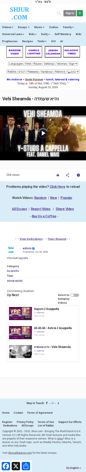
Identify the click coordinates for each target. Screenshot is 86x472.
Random (40, 198)
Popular (66, 198)
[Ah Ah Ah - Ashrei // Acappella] (20, 332)
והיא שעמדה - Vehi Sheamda (52, 347)
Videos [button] (6, 27)
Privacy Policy (25, 422)
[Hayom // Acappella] (20, 313)
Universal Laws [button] (12, 34)
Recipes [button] (27, 41)
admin (27, 248)
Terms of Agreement (40, 412)
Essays (23, 27)
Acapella (13, 270)
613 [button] (53, 41)
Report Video (41, 209)
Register (7, 422)
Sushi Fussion (34, 79)
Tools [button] (40, 41)
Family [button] (67, 27)
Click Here (57, 187)
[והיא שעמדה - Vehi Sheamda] (20, 351)
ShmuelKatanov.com (20, 452)
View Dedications (31, 239)
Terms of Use (46, 422)
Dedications (10, 425)
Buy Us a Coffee (44, 216)
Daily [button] (44, 34)
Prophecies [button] (10, 41)
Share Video (65, 209)
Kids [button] (31, 34)
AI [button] (61, 41)
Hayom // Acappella (46, 309)
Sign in (70, 13)
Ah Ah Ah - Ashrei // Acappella (53, 328)
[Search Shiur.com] (59, 13)
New (53, 198)
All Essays (19, 209)
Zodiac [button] (53, 27)
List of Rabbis (46, 425)
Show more (15, 281)
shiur (60, 438)
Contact (18, 412)
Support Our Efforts (70, 422)
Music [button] (38, 27)
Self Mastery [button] (62, 34)
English (74, 468)
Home (6, 412)
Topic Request (57, 239)
